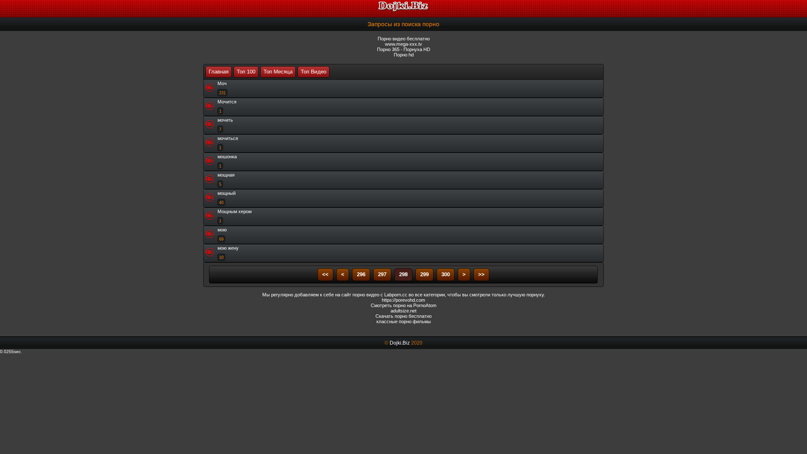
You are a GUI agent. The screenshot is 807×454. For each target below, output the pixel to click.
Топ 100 (246, 72)
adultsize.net (403, 310)
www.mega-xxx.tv (403, 44)
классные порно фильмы (403, 321)
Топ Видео (313, 72)
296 (361, 274)
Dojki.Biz (400, 343)
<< (325, 274)
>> (481, 274)
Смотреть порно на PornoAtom (404, 305)
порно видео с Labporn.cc (379, 294)
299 (424, 274)
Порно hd (404, 54)
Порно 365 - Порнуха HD (403, 49)
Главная (219, 72)
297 (382, 274)
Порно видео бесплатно (404, 38)
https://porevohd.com (403, 300)
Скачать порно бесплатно (403, 316)
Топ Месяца (278, 72)
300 (445, 274)
